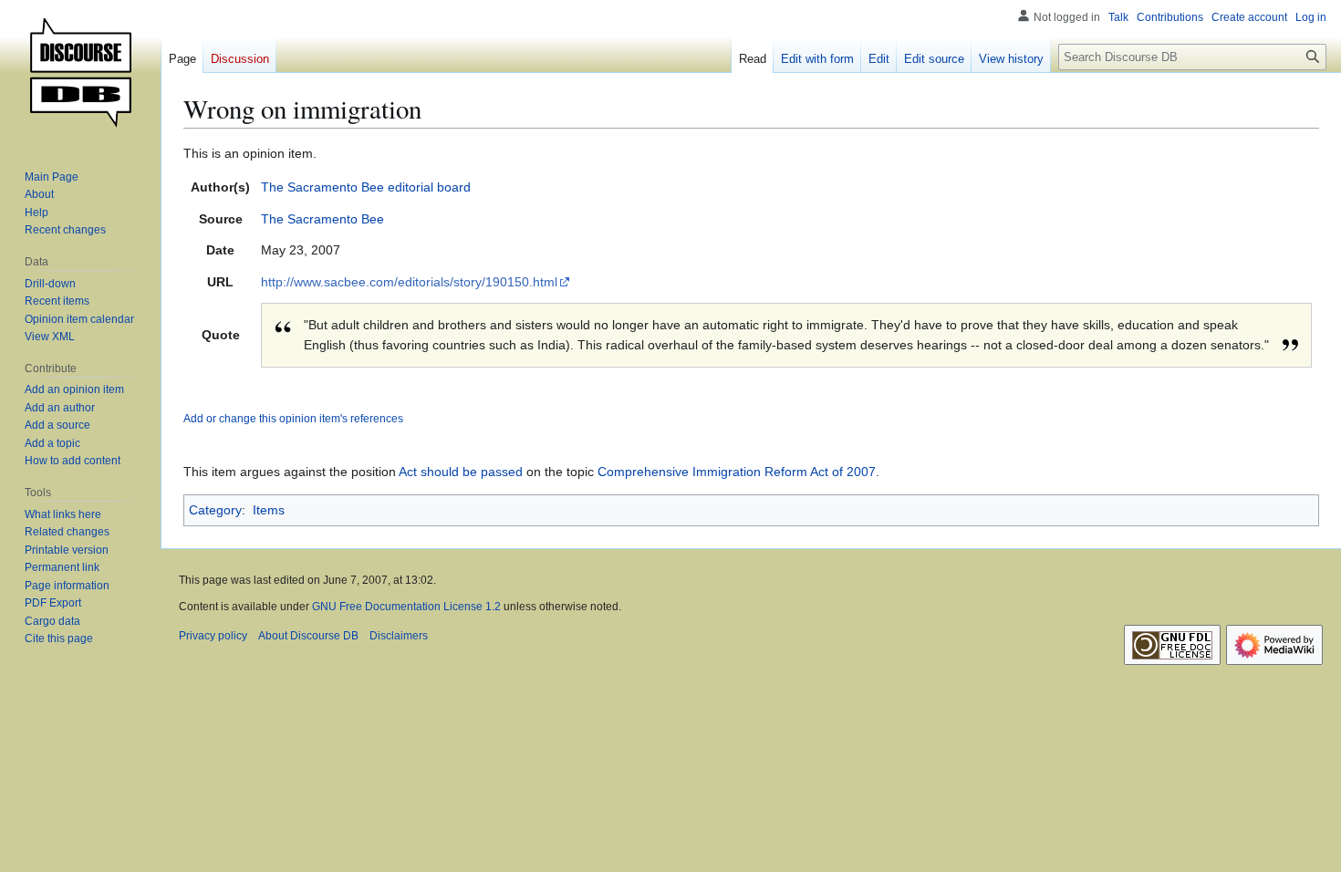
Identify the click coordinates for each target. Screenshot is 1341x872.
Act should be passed (461, 471)
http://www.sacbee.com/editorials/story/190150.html (409, 282)
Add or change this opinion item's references (293, 418)
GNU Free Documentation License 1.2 (406, 606)
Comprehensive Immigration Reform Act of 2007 (737, 471)
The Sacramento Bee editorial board (366, 187)
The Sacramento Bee (322, 219)
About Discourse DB (308, 635)
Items (269, 510)
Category (215, 510)
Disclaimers (398, 635)
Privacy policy (213, 635)
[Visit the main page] (80, 73)
